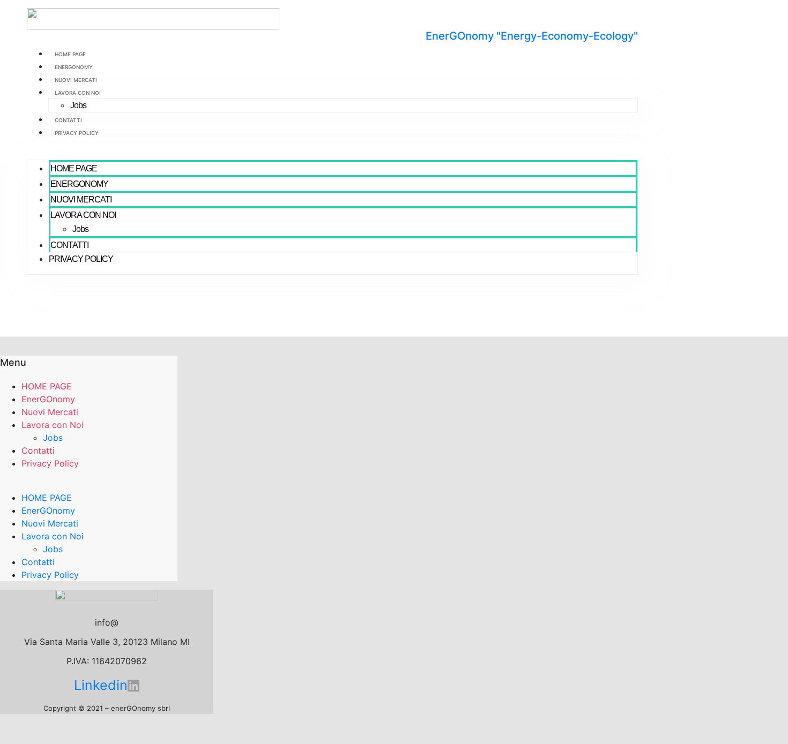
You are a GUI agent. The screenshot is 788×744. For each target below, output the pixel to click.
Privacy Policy (77, 133)
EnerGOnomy (74, 67)
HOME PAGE (70, 54)
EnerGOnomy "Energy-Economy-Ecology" (532, 35)
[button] (332, 153)
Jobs (78, 105)
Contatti (68, 120)
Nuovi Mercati (76, 80)
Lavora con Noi (78, 92)
